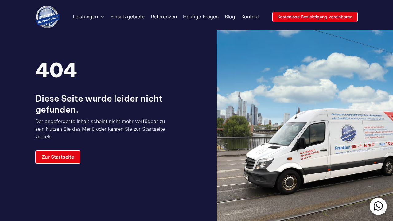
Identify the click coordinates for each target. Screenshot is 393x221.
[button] (88, 17)
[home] (47, 17)
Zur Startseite (58, 157)
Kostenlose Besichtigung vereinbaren (315, 16)
